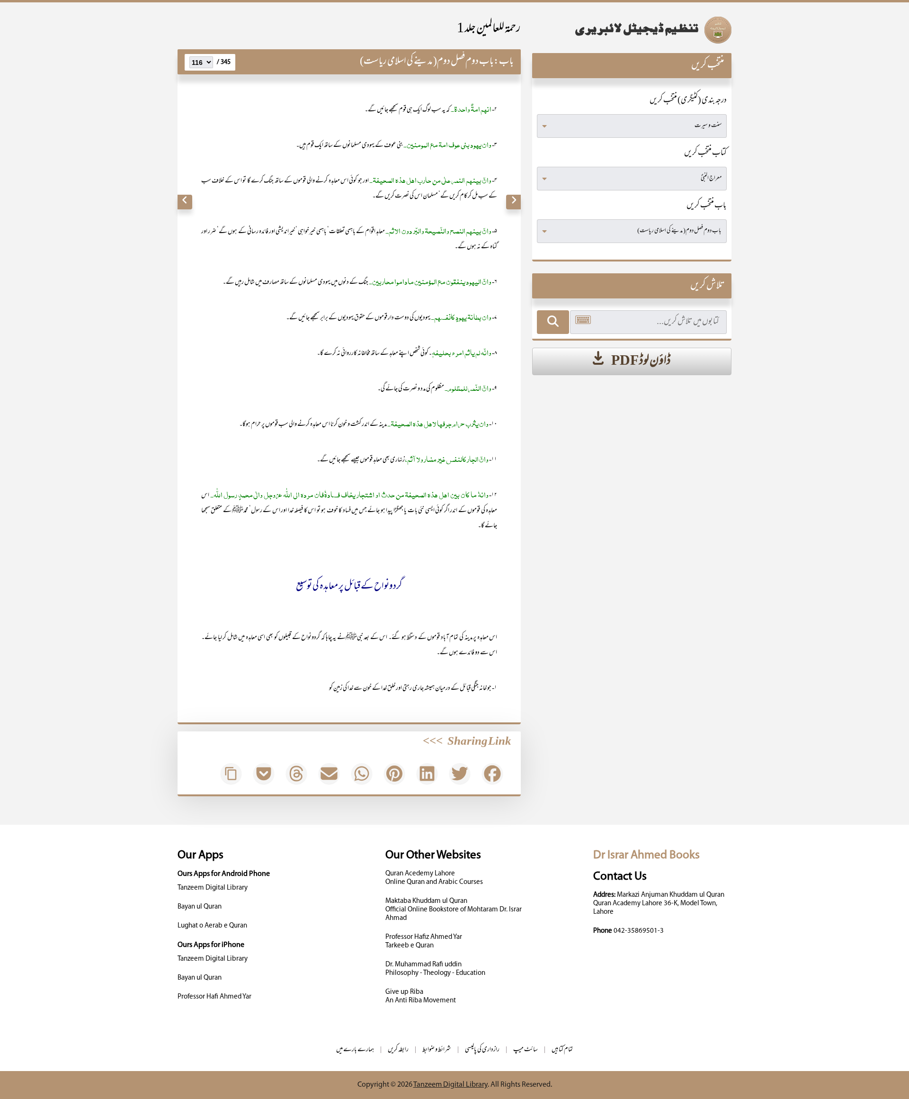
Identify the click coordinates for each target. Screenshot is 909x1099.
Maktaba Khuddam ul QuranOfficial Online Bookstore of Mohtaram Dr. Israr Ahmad (453, 910)
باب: (504, 62)
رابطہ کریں (398, 1050)
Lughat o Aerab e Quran (212, 925)
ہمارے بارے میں (355, 1050)
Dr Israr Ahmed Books (646, 855)
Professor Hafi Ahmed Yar (214, 996)
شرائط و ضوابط (436, 1050)
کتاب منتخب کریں (705, 153)
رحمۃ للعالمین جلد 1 (489, 29)
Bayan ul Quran (200, 906)
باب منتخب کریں (706, 206)
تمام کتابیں (562, 1050)
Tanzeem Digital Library (213, 888)
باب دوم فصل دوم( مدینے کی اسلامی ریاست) (427, 62)
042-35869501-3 (639, 931)
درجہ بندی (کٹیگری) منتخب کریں (688, 101)
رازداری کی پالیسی (482, 1050)
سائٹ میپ (525, 1050)
